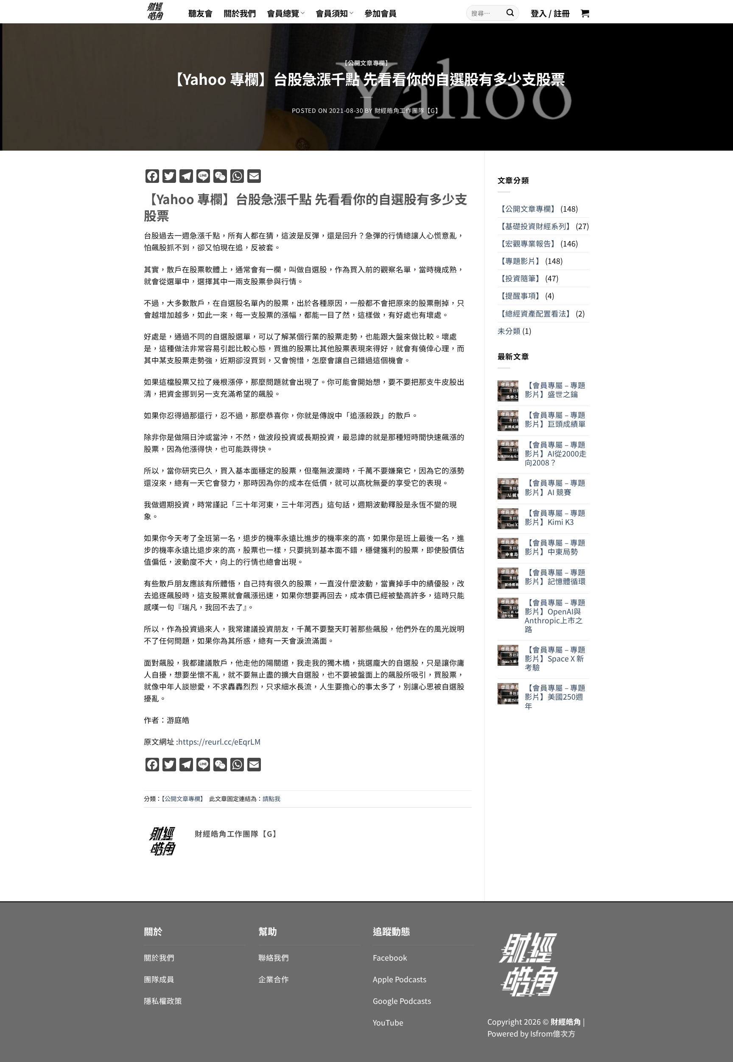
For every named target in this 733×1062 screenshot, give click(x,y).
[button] (585, 13)
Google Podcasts (402, 1000)
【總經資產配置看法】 (536, 313)
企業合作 (273, 979)
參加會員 (380, 13)
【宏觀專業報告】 (528, 243)
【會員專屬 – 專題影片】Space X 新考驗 (555, 658)
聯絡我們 (273, 957)
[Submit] (510, 13)
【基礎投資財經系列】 (536, 226)
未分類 (509, 330)
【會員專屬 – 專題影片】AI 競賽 (555, 487)
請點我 (271, 798)
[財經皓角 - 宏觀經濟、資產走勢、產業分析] (160, 11)
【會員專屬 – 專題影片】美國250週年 (555, 696)
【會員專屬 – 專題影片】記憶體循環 (555, 577)
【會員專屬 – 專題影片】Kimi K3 (555, 517)
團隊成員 (159, 979)
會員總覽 (283, 13)
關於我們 (240, 13)
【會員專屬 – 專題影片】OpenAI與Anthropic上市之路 (555, 615)
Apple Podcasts (399, 979)
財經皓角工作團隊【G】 (408, 110)
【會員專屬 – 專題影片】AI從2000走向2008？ (556, 453)
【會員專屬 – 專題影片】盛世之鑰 (555, 389)
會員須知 (332, 13)
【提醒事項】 (520, 295)
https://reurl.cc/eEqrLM (219, 741)
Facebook (390, 957)
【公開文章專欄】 (366, 63)
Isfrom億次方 (553, 1033)
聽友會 (200, 13)
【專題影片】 (520, 260)
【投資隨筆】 (520, 278)
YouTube (388, 1022)
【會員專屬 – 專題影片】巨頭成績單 (555, 419)
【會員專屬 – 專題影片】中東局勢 (555, 547)
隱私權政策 (163, 1000)
